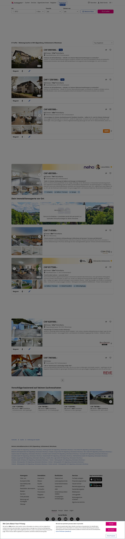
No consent (111, 530)
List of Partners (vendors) (63, 531)
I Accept (111, 524)
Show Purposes (111, 536)
